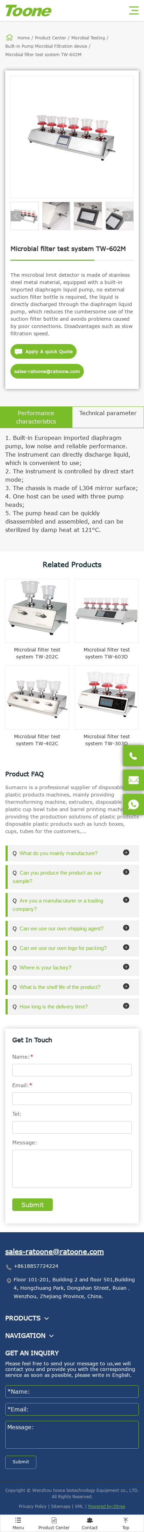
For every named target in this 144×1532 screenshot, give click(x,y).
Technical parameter (108, 413)
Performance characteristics (36, 417)
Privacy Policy (32, 1506)
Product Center (50, 37)
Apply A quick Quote (43, 351)
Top (125, 1523)
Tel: (17, 1114)
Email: (22, 1085)
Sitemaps (60, 1506)
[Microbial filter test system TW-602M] (72, 137)
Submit (32, 1205)
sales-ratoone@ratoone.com (47, 371)
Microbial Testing (88, 37)
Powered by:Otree (106, 1506)
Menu (18, 1523)
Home (23, 37)
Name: (23, 1056)
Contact (90, 1523)
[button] (15, 216)
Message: (24, 1142)
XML (79, 1506)
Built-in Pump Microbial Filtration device (46, 46)
